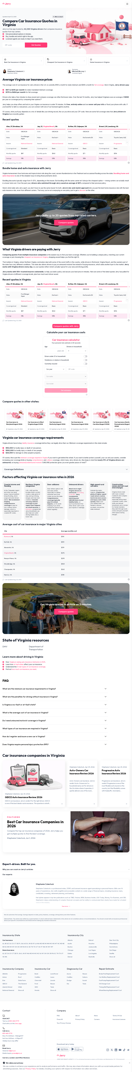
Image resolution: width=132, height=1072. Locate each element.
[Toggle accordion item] (127, 469)
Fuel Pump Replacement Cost (109, 980)
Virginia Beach (48, 126)
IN (29, 943)
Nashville (92, 957)
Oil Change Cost (104, 984)
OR (21, 947)
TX (34, 947)
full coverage (99, 85)
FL (20, 943)
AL (3, 943)
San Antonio (113, 947)
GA (22, 943)
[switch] (85, 356)
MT (56, 943)
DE (18, 943)
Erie (3, 980)
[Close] (129, 1063)
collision (49, 460)
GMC (36, 987)
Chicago (70, 950)
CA (10, 943)
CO (13, 943)
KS (31, 943)
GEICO (85, 143)
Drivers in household (74, 346)
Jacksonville (93, 947)
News (96, 1016)
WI (46, 947)
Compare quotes (66, 222)
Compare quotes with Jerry (66, 326)
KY (33, 943)
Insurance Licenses (119, 1019)
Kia (68, 984)
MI (45, 943)
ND (61, 943)
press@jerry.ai (17, 1053)
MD (41, 943)
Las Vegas (92, 950)
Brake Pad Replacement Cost (109, 974)
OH (16, 947)
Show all (112, 957)
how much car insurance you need (24, 669)
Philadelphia (113, 943)
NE (63, 943)
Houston (91, 943)
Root (19, 977)
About (77, 1016)
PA (23, 947)
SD (30, 947)
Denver (70, 957)
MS (53, 943)
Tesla (52, 987)
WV (49, 947)
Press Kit (60, 1019)
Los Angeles (93, 953)
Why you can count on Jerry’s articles (17, 869)
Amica (4, 977)
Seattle (111, 953)
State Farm (22, 980)
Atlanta (70, 940)
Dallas (70, 953)
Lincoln (52, 980)
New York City (114, 940)
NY (13, 947)
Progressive (118, 143)
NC (59, 943)
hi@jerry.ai (12, 1051)
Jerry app (18, 1023)
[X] (112, 1050)
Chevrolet (38, 980)
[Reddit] (128, 1050)
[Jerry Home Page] (6, 4)
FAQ (58, 1016)
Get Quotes (36, 45)
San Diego (112, 950)
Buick (36, 974)
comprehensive (37, 460)
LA (36, 943)
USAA (20, 987)
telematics (29, 509)
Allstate (5, 974)
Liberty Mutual (7, 987)
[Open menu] (127, 4)
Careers (97, 1019)
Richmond (7, 536)
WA (44, 947)
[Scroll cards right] (127, 142)
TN (32, 947)
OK (18, 947)
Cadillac (37, 977)
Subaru (84, 977)
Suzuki (84, 980)
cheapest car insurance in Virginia (36, 257)
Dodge (69, 980)
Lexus (52, 977)
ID (26, 943)
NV (11, 947)
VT (41, 947)
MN (48, 943)
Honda (37, 990)
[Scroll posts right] (127, 419)
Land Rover (54, 974)
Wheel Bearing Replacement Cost (110, 990)
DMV (4, 646)
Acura (69, 974)
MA (38, 943)
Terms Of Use (117, 1016)
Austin (70, 943)
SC (27, 947)
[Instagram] (107, 1050)
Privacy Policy (80, 1019)
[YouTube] (120, 1050)
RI (25, 947)
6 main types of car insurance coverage (31, 667)
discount (82, 190)
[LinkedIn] (116, 1050)
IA (24, 943)
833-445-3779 (14, 1021)
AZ (8, 943)
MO (51, 943)
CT (15, 943)
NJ (6, 947)
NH (3, 947)
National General (26, 143)
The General (22, 984)
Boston (70, 947)
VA (39, 947)
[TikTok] (124, 1050)
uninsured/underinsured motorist (30, 463)
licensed (82, 1059)
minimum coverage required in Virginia (34, 458)
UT (37, 947)
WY (52, 947)
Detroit (91, 940)
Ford (36, 984)
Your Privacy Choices (64, 1023)
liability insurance (28, 443)
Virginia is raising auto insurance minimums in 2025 (27, 662)
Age (46, 346)
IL (27, 943)
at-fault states (19, 664)
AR (5, 943)
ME (43, 943)
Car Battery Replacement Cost (109, 977)
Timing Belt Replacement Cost (109, 987)
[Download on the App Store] (63, 1049)
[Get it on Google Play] (77, 1049)
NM (8, 947)
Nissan (52, 984)
